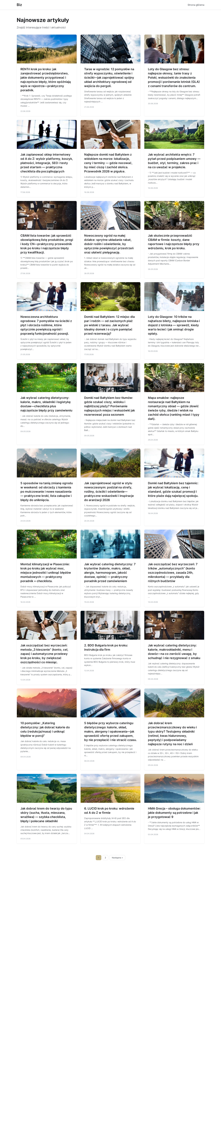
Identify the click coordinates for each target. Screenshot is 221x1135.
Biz (19, 5)
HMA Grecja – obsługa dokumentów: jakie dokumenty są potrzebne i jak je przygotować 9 (174, 813)
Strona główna (196, 4)
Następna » (117, 857)
